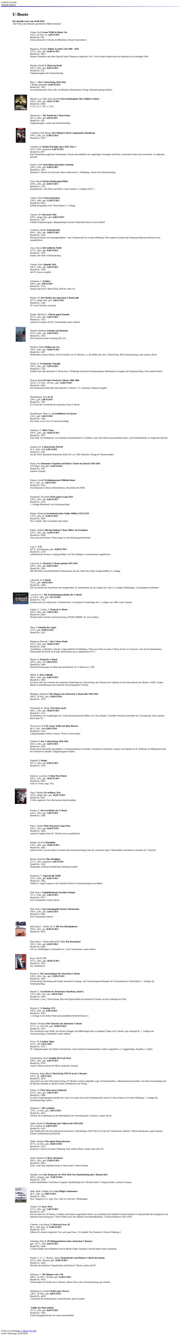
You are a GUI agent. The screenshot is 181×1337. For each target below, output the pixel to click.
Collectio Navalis (28, 1331)
